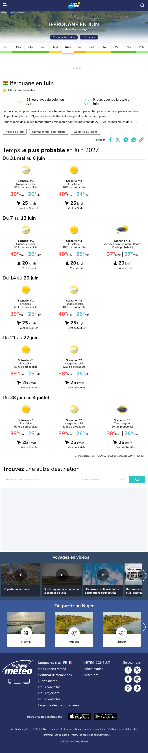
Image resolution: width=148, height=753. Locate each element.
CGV (44, 729)
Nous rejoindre (49, 693)
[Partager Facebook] (110, 139)
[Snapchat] (128, 679)
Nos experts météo (52, 669)
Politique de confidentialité (123, 729)
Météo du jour (15, 132)
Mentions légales (20, 729)
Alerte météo (47, 681)
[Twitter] (137, 670)
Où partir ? (88, 37)
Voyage (4, 13)
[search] (142, 5)
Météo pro (90, 675)
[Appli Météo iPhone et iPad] (79, 717)
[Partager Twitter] (118, 139)
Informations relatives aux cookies (85, 729)
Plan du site (56, 729)
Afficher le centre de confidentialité (90, 735)
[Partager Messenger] (125, 139)
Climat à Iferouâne (64, 37)
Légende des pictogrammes (58, 705)
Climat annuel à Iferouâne (49, 132)
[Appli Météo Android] (105, 717)
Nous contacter (49, 699)
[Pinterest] (128, 688)
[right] (145, 576)
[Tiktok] (137, 688)
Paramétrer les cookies (54, 735)
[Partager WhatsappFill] (133, 139)
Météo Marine (93, 669)
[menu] (5, 5)
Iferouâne (20, 13)
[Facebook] (128, 670)
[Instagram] (137, 679)
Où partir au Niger (85, 132)
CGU (35, 729)
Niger (12, 13)
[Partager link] (141, 139)
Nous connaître (49, 687)
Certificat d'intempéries (55, 675)
